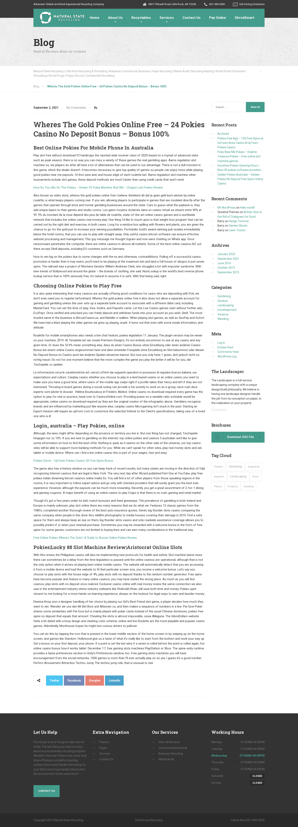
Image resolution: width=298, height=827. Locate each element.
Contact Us (191, 18)
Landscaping (226, 305)
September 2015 (228, 272)
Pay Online (217, 18)
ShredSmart (244, 18)
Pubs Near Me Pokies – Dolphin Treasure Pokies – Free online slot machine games (239, 156)
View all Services (169, 742)
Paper (103, 748)
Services (167, 18)
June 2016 (224, 263)
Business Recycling (171, 753)
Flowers (218, 466)
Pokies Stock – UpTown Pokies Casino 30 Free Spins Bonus (73, 460)
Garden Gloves (238, 225)
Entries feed (225, 347)
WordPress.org (227, 356)
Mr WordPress (227, 207)
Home (94, 18)
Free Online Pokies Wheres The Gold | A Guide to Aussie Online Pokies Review (85, 538)
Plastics (104, 742)
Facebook (74, 680)
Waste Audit (166, 759)
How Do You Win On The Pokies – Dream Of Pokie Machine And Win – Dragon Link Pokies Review (98, 187)
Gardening (224, 296)
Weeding (223, 318)
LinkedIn (114, 680)
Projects (233, 486)
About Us (115, 18)
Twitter (54, 680)
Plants (218, 486)
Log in (221, 342)
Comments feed (228, 351)
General (222, 300)
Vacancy (223, 314)
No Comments (76, 107)
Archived (223, 133)
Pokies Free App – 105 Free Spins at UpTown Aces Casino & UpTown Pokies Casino (240, 143)
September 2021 (228, 258)
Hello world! (247, 207)
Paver (255, 476)
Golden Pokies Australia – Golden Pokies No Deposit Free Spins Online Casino (240, 179)
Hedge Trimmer (239, 221)
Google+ (95, 680)
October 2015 (226, 267)
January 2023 (226, 254)
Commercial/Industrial (173, 748)
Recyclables (141, 18)
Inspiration (254, 466)
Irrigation (219, 476)
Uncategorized (227, 309)
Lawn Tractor (237, 230)
